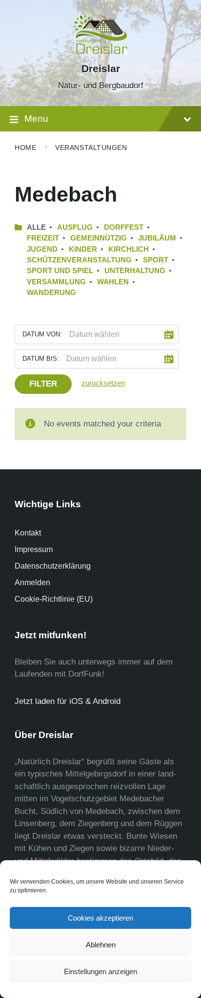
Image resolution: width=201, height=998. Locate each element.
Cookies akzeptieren (100, 918)
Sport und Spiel (60, 271)
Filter (43, 383)
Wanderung (51, 292)
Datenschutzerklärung (53, 566)
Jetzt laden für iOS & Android (68, 701)
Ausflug (75, 227)
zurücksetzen (103, 383)
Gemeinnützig (98, 238)
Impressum (34, 549)
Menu (36, 118)
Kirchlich (128, 249)
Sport (155, 260)
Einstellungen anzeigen (100, 971)
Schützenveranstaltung (79, 260)
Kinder (83, 249)
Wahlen (113, 282)
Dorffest (123, 227)
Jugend (42, 249)
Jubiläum (157, 238)
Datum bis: (40, 358)
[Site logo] (100, 51)
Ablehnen (101, 945)
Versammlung (56, 282)
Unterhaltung (134, 271)
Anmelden (32, 582)
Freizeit (43, 238)
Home (25, 147)
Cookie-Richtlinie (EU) (54, 599)
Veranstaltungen (91, 147)
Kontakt (28, 533)
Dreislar (100, 68)
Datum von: (42, 334)
